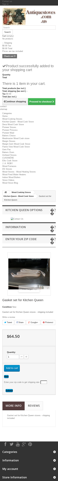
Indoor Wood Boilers (11, 177)
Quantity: (11, 352)
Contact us (7, 1)
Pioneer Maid (8, 133)
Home (5, 116)
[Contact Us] (17, 219)
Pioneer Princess (10, 130)
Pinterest (49, 322)
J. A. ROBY (7, 163)
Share (21, 322)
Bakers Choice (8, 135)
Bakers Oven (8, 152)
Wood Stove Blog (10, 183)
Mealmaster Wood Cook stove (15, 138)
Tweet (9, 322)
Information (15, 227)
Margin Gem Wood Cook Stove (16, 144)
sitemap (3, 109)
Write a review (8, 317)
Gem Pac (6, 149)
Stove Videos (8, 180)
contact (3, 106)
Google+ (34, 322)
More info (13, 405)
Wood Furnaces (9, 166)
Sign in (5, 4)
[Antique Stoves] (29, 16)
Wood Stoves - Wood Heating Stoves (19, 172)
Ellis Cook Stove (9, 160)
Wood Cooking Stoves (12, 119)
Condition (7, 307)
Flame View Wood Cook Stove (16, 147)
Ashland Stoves (9, 155)
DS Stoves (7, 169)
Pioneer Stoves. (9, 127)
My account (10, 469)
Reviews (34, 405)
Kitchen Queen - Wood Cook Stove (18, 122)
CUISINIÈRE (8, 158)
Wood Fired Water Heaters (14, 174)
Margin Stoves (8, 141)
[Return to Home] (6, 192)
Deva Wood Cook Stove (13, 124)
